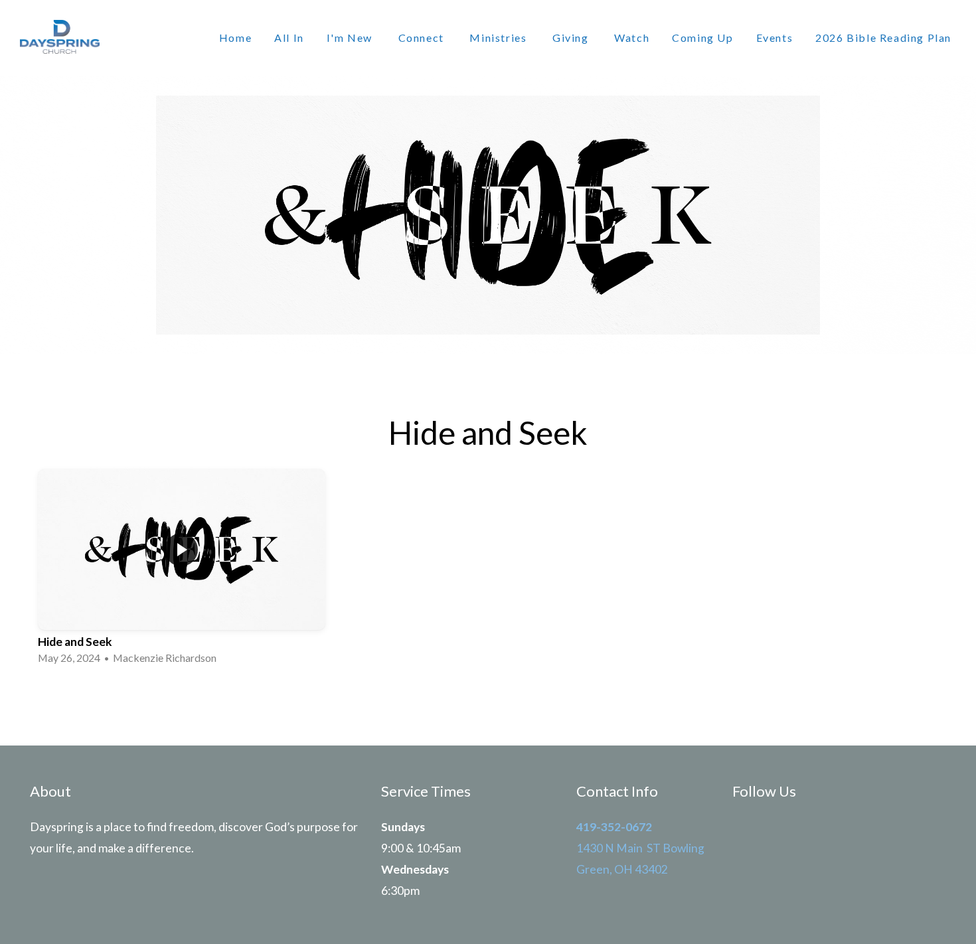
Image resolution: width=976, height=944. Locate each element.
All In (289, 37)
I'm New (351, 37)
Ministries (499, 37)
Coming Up (702, 37)
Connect (422, 37)
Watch (631, 37)
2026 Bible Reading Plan (883, 37)
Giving (572, 37)
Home (235, 37)
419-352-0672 (614, 827)
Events (774, 37)
